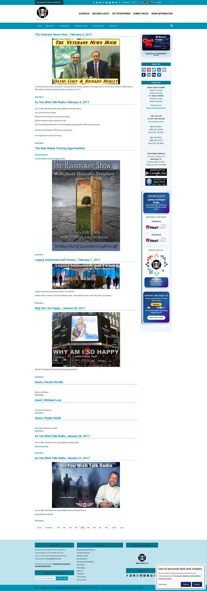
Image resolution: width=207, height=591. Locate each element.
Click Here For (156, 105)
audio (160, 90)
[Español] (154, 2)
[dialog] (181, 577)
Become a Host (100, 13)
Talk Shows (50, 26)
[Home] (42, 14)
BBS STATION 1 (156, 127)
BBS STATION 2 (156, 138)
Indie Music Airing (81, 26)
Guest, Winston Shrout (44, 514)
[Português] (149, 2)
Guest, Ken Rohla (41, 447)
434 (59, 527)
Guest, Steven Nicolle (49, 382)
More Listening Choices (156, 108)
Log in (134, 2)
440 (95, 527)
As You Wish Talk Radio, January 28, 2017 (62, 436)
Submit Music (141, 13)
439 (89, 527)
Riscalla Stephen (41, 155)
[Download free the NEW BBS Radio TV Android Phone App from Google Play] (156, 172)
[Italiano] (147, 2)
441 (101, 527)
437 (77, 527)
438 (83, 528)
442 (107, 527)
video (160, 99)
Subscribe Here (156, 317)
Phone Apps (81, 568)
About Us (80, 571)
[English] (139, 2)
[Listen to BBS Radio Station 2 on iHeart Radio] (156, 240)
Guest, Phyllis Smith (48, 418)
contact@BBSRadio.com (53, 559)
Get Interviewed (121, 13)
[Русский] (152, 2)
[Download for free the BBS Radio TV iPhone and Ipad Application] (156, 182)
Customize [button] (162, 584)
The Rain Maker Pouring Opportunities (60, 148)
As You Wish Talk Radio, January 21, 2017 (62, 458)
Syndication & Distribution (85, 562)
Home (39, 26)
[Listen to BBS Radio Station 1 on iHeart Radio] (156, 227)
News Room (81, 565)
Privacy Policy (81, 577)
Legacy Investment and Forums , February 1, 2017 (67, 260)
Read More (39, 97)
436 (71, 527)
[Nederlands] (141, 2)
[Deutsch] (145, 2)
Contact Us (80, 574)
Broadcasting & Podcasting (86, 550)
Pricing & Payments (83, 553)
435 (65, 527)
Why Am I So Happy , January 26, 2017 (60, 308)
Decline (186, 584)
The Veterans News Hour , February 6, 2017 (63, 34)
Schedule (84, 13)
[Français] (143, 2)
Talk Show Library (82, 556)
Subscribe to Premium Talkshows (50, 2)
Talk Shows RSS (98, 26)
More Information (161, 13)
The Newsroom (64, 26)
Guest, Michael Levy (48, 400)
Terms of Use (81, 580)
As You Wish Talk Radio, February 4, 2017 (62, 102)
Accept (197, 584)
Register (126, 2)
